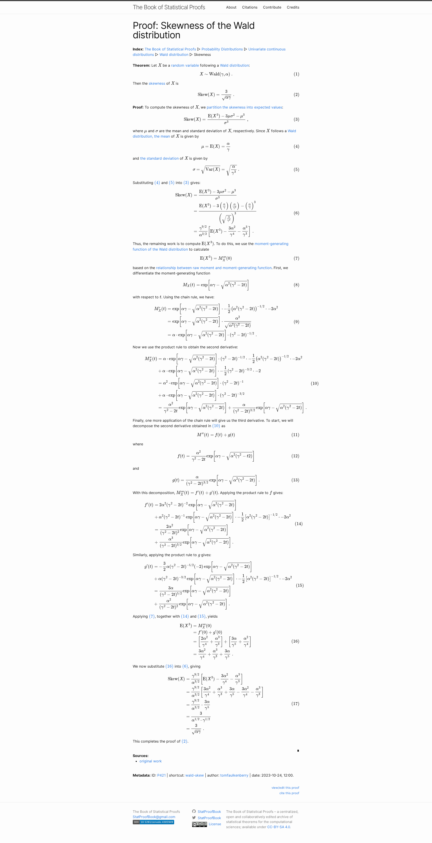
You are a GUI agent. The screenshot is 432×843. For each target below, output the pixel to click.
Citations (249, 7)
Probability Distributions (222, 49)
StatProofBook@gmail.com (154, 817)
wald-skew (194, 775)
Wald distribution (174, 54)
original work (151, 761)
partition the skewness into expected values (244, 107)
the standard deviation (159, 158)
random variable (185, 65)
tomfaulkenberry (234, 775)
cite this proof (289, 793)
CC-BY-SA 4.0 (278, 827)
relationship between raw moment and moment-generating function (214, 267)
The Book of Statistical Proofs (169, 7)
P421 (161, 775)
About (231, 7)
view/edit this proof (285, 787)
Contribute (272, 7)
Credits (293, 7)
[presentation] (160, 65)
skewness (157, 83)
